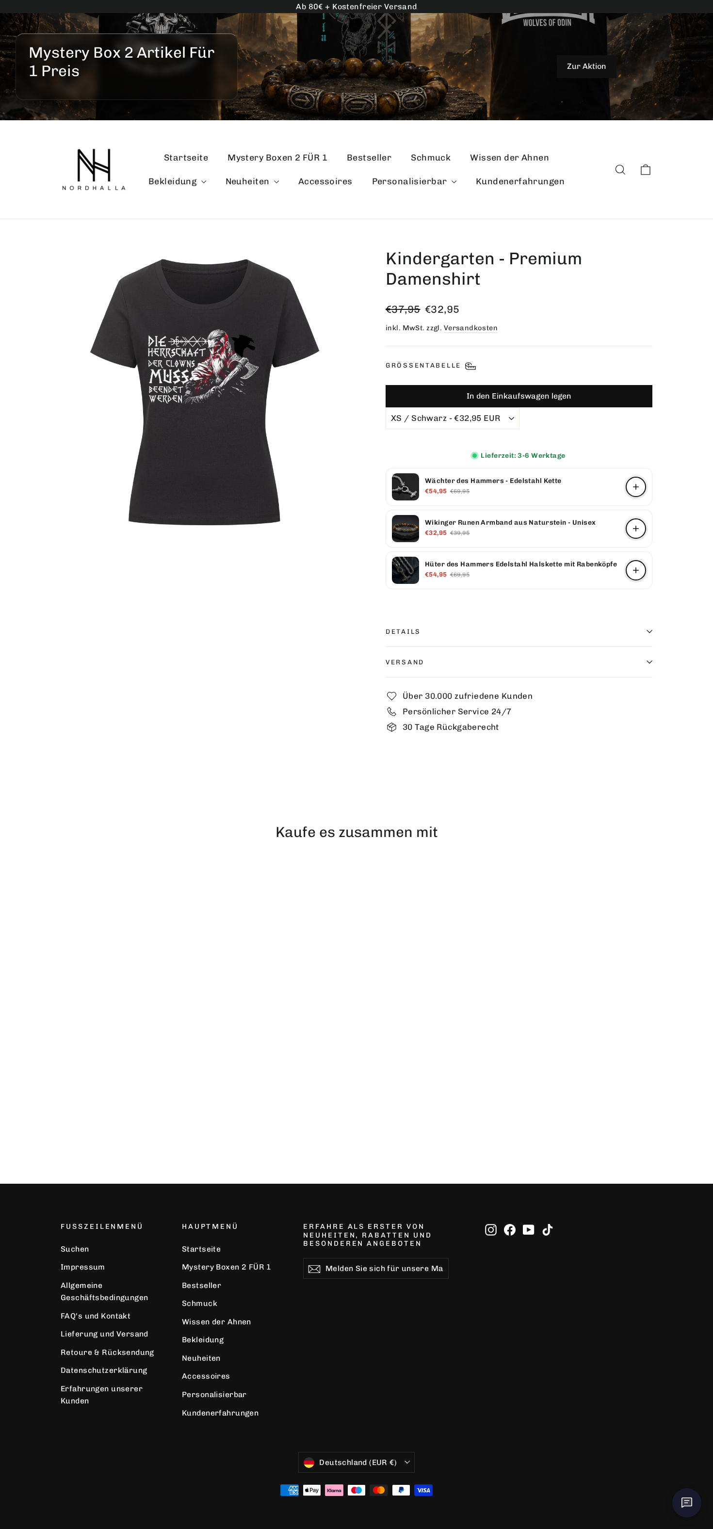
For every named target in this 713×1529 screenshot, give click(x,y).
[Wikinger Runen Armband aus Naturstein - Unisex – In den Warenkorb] (636, 528)
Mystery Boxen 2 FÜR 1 (277, 157)
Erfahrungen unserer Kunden (102, 1394)
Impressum (83, 1266)
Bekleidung (173, 181)
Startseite (186, 157)
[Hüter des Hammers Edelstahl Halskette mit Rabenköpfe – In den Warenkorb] (636, 570)
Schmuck (431, 157)
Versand (405, 662)
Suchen (75, 1249)
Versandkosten (471, 327)
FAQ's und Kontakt (95, 1315)
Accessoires (325, 181)
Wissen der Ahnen (509, 157)
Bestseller (369, 157)
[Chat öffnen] (686, 1502)
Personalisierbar (410, 181)
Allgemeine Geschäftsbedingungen (104, 1291)
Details (403, 631)
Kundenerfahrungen (520, 181)
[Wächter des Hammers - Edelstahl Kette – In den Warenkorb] (636, 487)
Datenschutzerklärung (104, 1370)
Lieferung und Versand (104, 1333)
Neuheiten (249, 181)
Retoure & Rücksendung (107, 1352)
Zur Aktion (586, 66)
